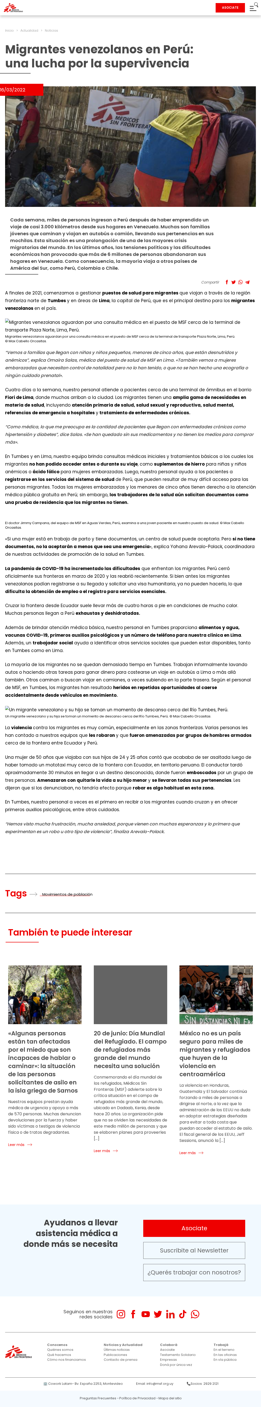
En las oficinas (225, 1354)
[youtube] (145, 1314)
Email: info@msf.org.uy (154, 1383)
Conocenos (57, 1344)
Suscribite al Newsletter (194, 1250)
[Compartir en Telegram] (247, 282)
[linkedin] (170, 1314)
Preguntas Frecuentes (98, 1398)
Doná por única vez (176, 1364)
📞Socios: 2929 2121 (202, 1383)
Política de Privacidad (137, 1398)
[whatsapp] (195, 1314)
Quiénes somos (60, 1349)
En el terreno (224, 1349)
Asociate (194, 1228)
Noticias (51, 30)
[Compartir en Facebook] (227, 282)
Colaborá (168, 1344)
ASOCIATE (230, 7)
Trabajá (221, 1344)
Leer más (16, 1144)
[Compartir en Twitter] (233, 282)
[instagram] (121, 1314)
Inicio (9, 30)
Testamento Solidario (178, 1354)
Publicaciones (115, 1354)
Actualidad (29, 30)
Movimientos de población (67, 894)
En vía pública (225, 1359)
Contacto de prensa (120, 1359)
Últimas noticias (117, 1349)
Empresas (168, 1359)
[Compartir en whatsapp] (240, 282)
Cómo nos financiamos (66, 1359)
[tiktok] (182, 1314)
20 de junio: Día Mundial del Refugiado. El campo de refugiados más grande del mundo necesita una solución (130, 1049)
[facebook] (133, 1314)
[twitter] (158, 1314)
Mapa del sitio (170, 1398)
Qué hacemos (59, 1354)
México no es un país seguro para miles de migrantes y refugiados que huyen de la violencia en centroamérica (214, 1053)
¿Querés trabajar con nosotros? (194, 1272)
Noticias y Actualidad (123, 1344)
